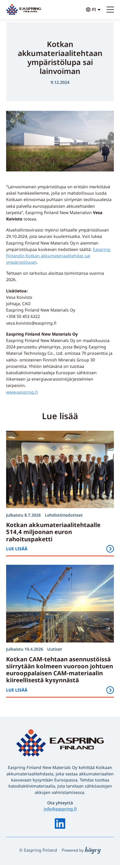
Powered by (81, 850)
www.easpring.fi (22, 392)
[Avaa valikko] (110, 9)
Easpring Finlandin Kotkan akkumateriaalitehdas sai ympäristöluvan (58, 256)
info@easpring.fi (60, 809)
